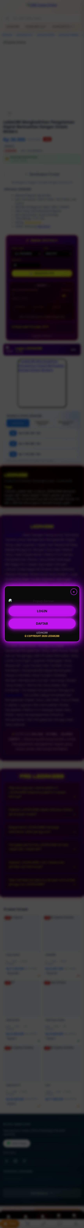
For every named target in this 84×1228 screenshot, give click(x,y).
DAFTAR (42, 624)
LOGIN (42, 611)
